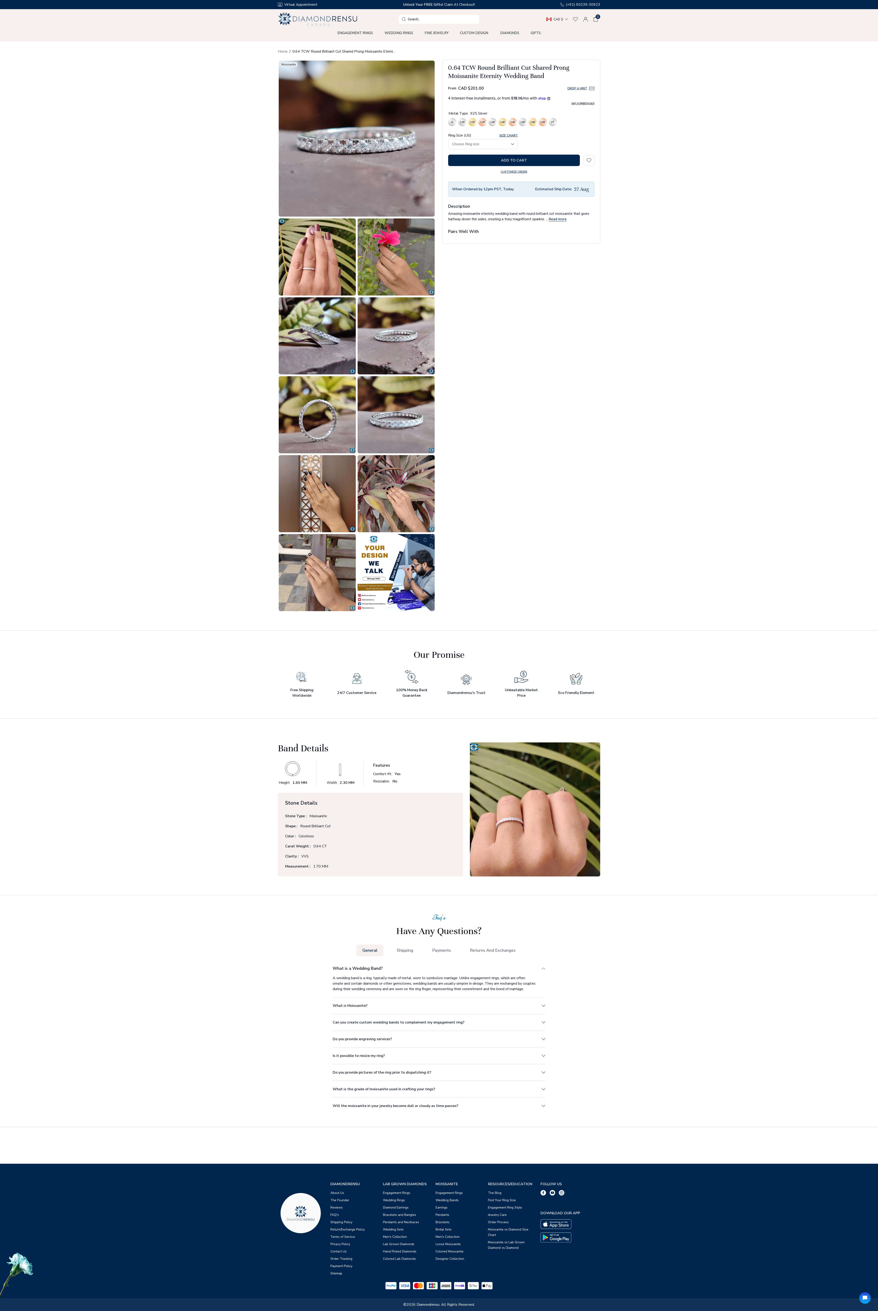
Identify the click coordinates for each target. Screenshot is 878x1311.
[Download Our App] (556, 1224)
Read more (558, 219)
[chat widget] (865, 1298)
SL (452, 123)
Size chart (508, 135)
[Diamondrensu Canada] (318, 19)
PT (553, 123)
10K (462, 123)
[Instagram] (561, 1192)
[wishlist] (575, 19)
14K (492, 123)
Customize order (514, 172)
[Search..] (404, 19)
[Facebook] (543, 1192)
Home (283, 51)
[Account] (585, 19)
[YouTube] (552, 1192)
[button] (595, 19)
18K (523, 123)
